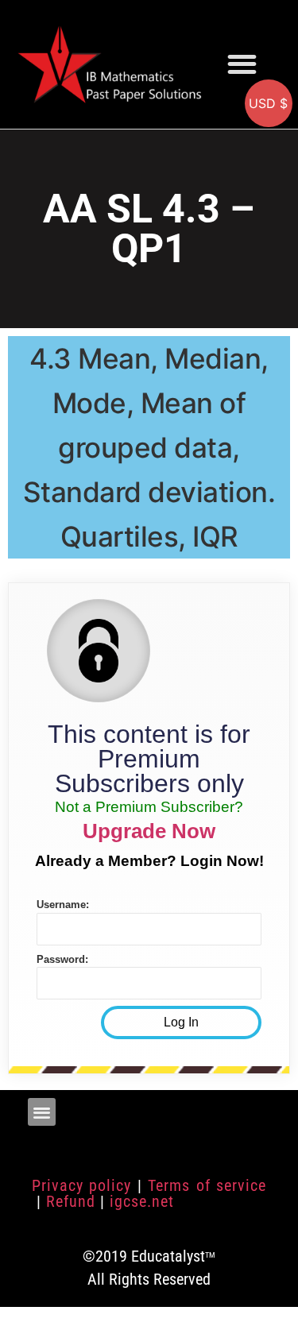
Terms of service (207, 1185)
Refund (70, 1201)
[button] (242, 64)
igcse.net (142, 1201)
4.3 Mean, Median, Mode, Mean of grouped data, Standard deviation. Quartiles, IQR (149, 447)
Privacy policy (81, 1185)
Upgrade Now (149, 831)
